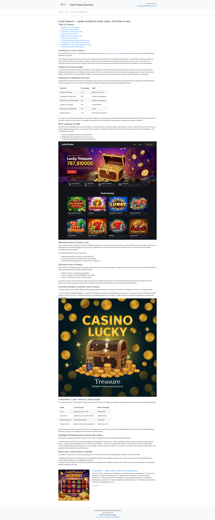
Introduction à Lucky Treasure (70, 27)
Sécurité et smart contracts (69, 38)
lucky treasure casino (112, 53)
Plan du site (99, 517)
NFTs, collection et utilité (69, 34)
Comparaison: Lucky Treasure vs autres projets (76, 42)
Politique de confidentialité (111, 517)
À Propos (73, 12)
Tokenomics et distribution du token (72, 32)
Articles (67, 12)
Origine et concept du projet (70, 29)
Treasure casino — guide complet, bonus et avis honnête (113, 470)
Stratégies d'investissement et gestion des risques (76, 45)
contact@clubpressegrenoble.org (147, 6)
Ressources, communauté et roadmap (73, 47)
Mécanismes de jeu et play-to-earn (72, 36)
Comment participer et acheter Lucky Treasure (75, 40)
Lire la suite (95, 485)
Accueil (61, 12)
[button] (65, 485)
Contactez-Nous (82, 12)
